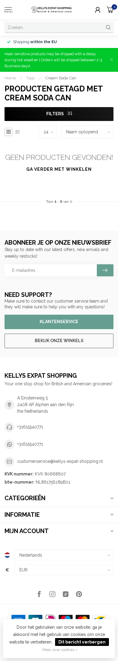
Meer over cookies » (59, 649)
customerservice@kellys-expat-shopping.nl (60, 461)
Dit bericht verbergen (82, 642)
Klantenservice (59, 321)
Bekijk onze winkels (59, 340)
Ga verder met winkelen (59, 169)
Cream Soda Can (60, 77)
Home (10, 77)
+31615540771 (30, 426)
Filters (55, 113)
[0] (110, 10)
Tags (30, 77)
